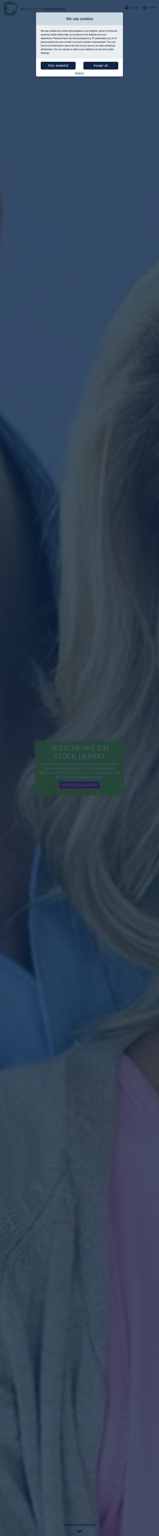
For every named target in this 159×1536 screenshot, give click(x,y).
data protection (107, 45)
